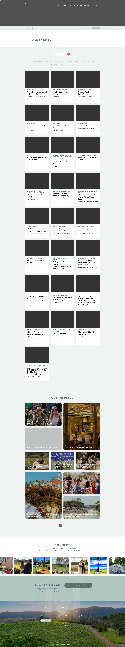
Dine (74, 5)
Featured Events (82, 96)
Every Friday (57, 123)
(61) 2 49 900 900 (62, 616)
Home (26, 28)
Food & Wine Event (58, 198)
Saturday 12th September (86, 258)
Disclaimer (79, 614)
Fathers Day (66, 233)
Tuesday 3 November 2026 (35, 329)
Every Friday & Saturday (86, 89)
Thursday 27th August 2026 (61, 191)
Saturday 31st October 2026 (87, 294)
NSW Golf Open (59, 333)
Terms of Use (79, 612)
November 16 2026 (83, 329)
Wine (64, 5)
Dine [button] (83, 61)
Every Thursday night (60, 89)
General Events (31, 96)
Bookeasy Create (71, 644)
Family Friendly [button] (53, 64)
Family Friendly (39, 96)
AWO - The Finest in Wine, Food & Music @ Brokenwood (86, 263)
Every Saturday (32, 123)
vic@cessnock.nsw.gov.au (62, 625)
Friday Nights (31, 89)
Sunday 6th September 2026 (87, 226)
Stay (69, 5)
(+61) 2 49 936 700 (62, 623)
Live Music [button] (62, 64)
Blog (46, 616)
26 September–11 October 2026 (36, 294)
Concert (89, 305)
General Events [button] (49, 61)
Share (95, 28)
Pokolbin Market (84, 126)
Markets (89, 128)
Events (79, 5)
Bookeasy (58, 644)
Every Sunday (82, 123)
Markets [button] (94, 61)
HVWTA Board (79, 615)
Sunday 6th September (34, 258)
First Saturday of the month (87, 155)
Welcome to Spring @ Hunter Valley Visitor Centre (86, 197)
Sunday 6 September (59, 226)
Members (79, 616)
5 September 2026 (32, 226)
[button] (68, 54)
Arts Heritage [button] (71, 64)
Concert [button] (77, 61)
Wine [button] (88, 61)
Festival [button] (70, 61)
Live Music (61, 130)
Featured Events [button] (37, 61)
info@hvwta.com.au (62, 618)
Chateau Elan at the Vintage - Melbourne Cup (35, 334)
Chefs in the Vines (34, 229)
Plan (59, 5)
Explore (86, 5)
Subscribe (78, 585)
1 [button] (60, 525)
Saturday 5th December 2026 (36, 365)
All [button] (29, 61)
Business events (45, 620)
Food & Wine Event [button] (60, 61)
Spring (96, 201)
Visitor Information (45, 615)
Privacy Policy (79, 611)
